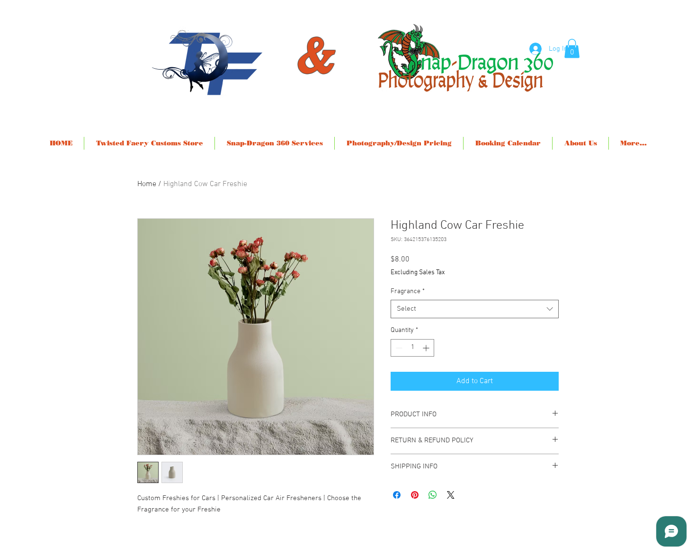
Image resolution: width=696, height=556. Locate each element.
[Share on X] (450, 495)
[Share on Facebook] (396, 495)
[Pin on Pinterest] (414, 495)
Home (146, 184)
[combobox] (475, 309)
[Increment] (427, 348)
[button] (572, 48)
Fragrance (408, 291)
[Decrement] (398, 348)
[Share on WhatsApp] (432, 495)
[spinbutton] (412, 348)
